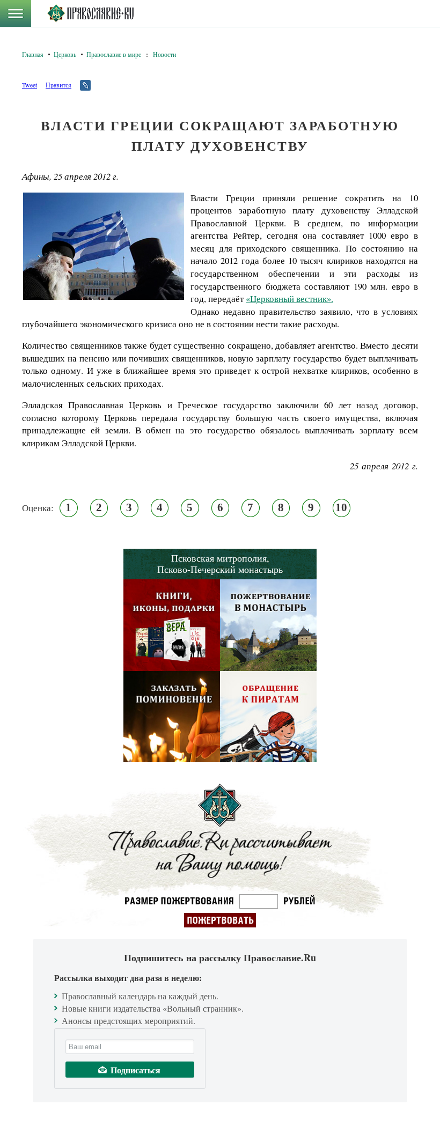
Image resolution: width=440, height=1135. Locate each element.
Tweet (29, 84)
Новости (164, 54)
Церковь (65, 54)
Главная (32, 54)
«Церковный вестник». (289, 298)
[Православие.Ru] (90, 13)
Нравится (58, 84)
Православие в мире (113, 54)
